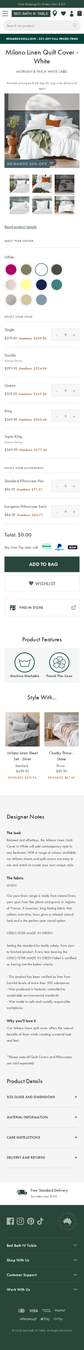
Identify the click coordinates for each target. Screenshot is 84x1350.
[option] (10, 269)
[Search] (74, 25)
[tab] (42, 1097)
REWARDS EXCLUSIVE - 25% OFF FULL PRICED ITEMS (42, 39)
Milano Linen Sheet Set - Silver (22, 755)
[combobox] (42, 25)
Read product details (20, 226)
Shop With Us (18, 1260)
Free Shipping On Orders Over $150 (42, 4)
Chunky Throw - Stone (61, 755)
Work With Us (18, 1289)
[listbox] (42, 278)
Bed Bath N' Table (22, 1245)
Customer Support (22, 1274)
